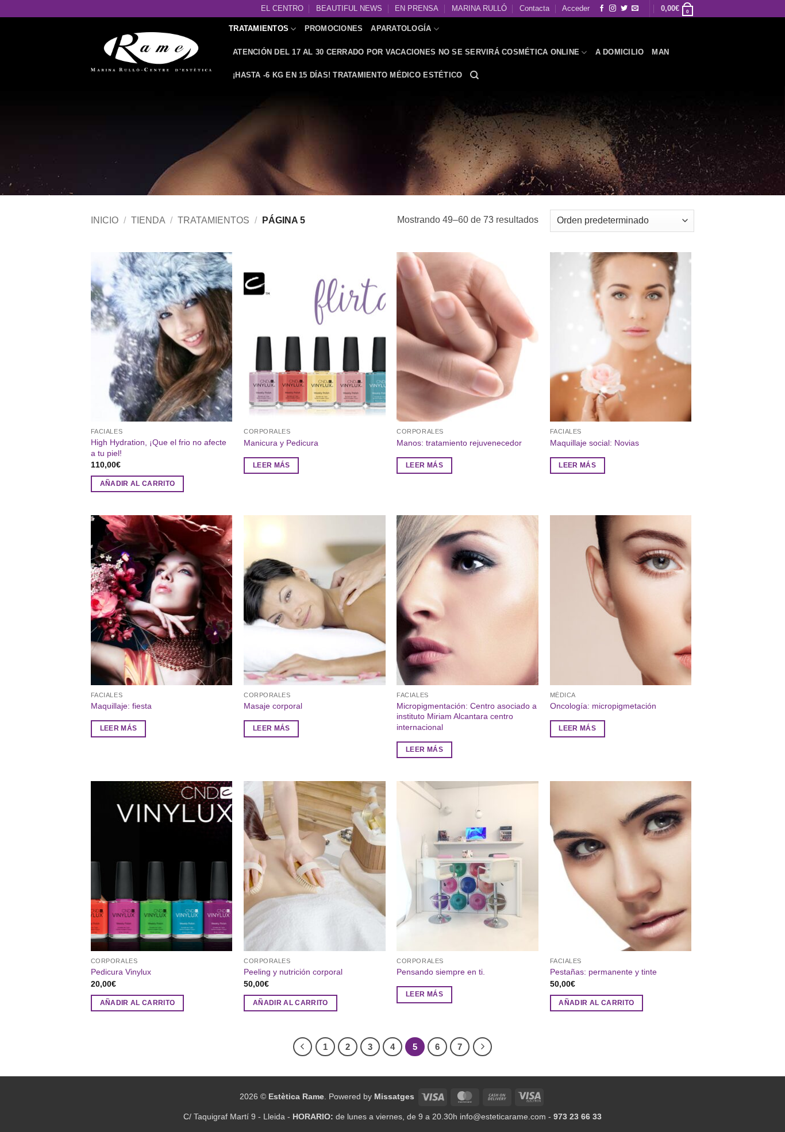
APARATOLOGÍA (401, 28)
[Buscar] (474, 75)
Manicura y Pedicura (281, 442)
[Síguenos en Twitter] (624, 9)
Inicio (104, 220)
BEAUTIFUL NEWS (349, 8)
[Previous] (303, 1047)
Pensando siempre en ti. (441, 971)
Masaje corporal (273, 705)
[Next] (482, 1047)
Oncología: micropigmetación (603, 705)
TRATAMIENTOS (258, 28)
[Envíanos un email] (635, 9)
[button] (677, 8)
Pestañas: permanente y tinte (603, 971)
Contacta (534, 8)
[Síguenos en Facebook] (601, 9)
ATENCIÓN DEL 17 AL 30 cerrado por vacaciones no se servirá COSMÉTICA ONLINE (406, 52)
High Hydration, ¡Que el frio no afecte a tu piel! (158, 448)
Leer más (271, 465)
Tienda (148, 220)
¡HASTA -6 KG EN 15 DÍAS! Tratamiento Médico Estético (347, 75)
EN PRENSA (416, 8)
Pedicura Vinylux (121, 971)
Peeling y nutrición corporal (293, 971)
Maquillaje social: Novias (594, 442)
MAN (660, 52)
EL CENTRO (282, 8)
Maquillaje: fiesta (121, 705)
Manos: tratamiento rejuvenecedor (459, 442)
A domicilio (619, 52)
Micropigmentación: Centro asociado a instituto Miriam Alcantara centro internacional (467, 716)
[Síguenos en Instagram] (612, 9)
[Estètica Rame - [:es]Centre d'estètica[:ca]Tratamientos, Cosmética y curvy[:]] (151, 51)
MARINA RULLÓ (479, 8)
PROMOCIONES (334, 28)
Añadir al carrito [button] (137, 483)
